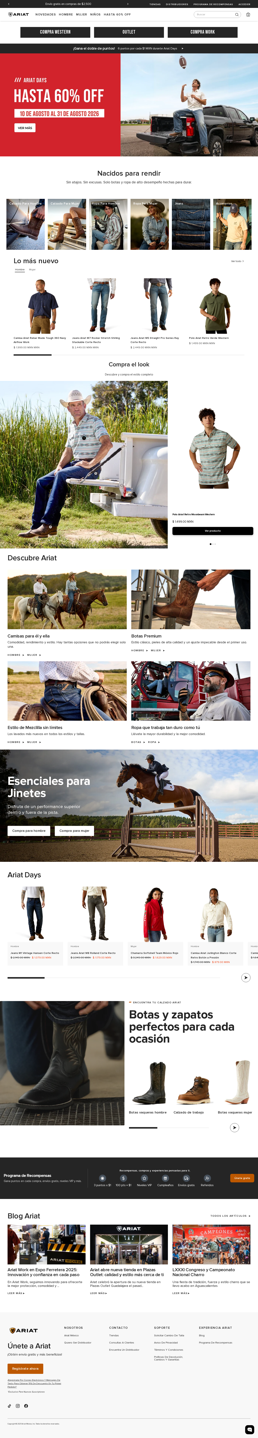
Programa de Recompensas (213, 4)
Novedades (46, 14)
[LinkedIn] (9, 1406)
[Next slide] (245, 977)
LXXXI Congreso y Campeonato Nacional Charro (203, 1272)
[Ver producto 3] (215, 544)
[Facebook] (26, 1406)
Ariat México (71, 1335)
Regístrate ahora (25, 1369)
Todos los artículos (228, 1215)
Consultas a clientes (121, 1342)
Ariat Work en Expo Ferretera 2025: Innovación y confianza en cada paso (43, 1272)
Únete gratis (242, 1178)
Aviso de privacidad (166, 1342)
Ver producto (213, 530)
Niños (95, 14)
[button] (25, 224)
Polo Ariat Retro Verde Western (209, 338)
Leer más (15, 1293)
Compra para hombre (29, 831)
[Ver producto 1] (210, 544)
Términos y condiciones (168, 1350)
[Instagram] (18, 1406)
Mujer (81, 14)
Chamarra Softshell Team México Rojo (154, 953)
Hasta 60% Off (117, 14)
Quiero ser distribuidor (77, 1342)
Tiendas (155, 4)
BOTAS (136, 742)
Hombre (66, 14)
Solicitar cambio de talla (169, 1335)
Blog (202, 1335)
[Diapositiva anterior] (9, 4)
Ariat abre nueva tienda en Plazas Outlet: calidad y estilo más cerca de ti (127, 1272)
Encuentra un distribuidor (124, 1350)
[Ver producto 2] (212, 544)
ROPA (152, 742)
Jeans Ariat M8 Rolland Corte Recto (93, 953)
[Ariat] (36, 1330)
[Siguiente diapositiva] (128, 4)
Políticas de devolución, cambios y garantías (168, 1358)
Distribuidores (177, 4)
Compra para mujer (74, 831)
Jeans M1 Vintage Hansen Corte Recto (35, 953)
